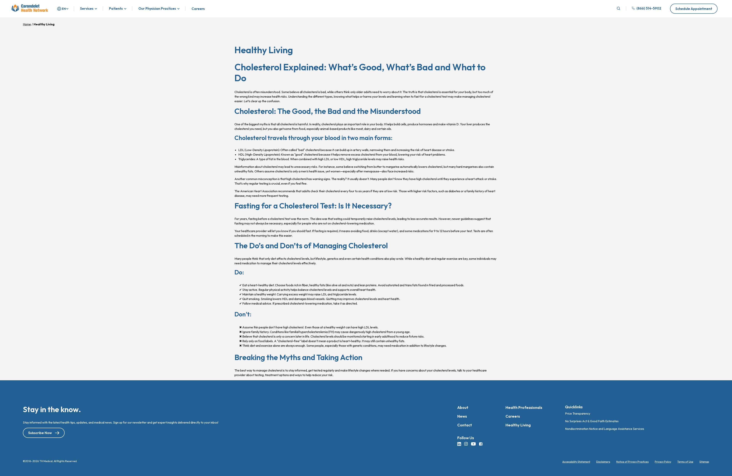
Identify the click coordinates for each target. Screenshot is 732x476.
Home (27, 24)
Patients (116, 9)
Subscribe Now (40, 433)
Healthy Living (518, 425)
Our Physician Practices (157, 9)
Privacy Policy (663, 461)
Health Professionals (524, 407)
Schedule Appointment (693, 8)
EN (64, 8)
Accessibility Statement (576, 461)
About (462, 407)
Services (86, 9)
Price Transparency (577, 413)
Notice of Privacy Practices (632, 461)
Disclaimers (603, 461)
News (462, 416)
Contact (464, 425)
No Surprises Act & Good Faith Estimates (592, 421)
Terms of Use (685, 461)
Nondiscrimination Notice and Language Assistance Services (604, 429)
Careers (198, 8)
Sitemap (704, 461)
